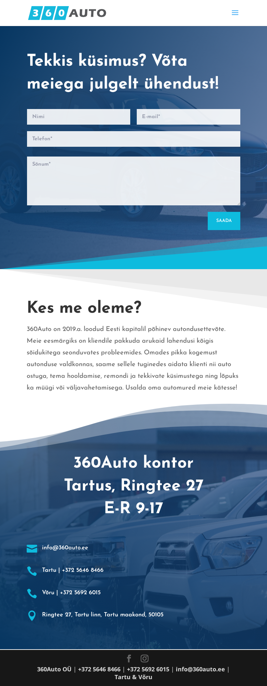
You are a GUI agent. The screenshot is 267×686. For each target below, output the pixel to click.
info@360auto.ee (200, 669)
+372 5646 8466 (99, 669)
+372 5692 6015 (148, 669)
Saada (224, 220)
